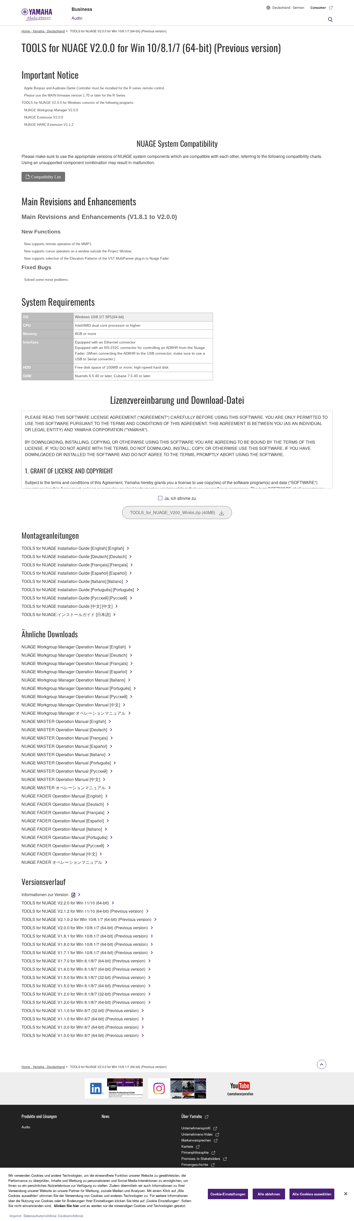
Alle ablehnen (269, 1193)
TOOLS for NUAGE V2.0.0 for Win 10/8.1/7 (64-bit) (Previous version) (85, 928)
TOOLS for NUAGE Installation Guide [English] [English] (73, 548)
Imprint (15, 1215)
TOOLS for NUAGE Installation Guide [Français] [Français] (75, 565)
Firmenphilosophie (195, 1152)
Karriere (187, 1146)
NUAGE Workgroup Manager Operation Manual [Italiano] (73, 680)
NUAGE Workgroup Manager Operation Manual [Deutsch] (74, 655)
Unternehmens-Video (197, 1134)
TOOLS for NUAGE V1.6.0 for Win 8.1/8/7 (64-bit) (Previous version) (83, 969)
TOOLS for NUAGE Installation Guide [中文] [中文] (67, 606)
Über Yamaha (191, 1116)
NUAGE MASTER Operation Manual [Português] (66, 763)
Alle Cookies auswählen (311, 1193)
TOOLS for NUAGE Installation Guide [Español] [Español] (74, 573)
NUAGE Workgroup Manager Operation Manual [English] (74, 647)
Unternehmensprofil (195, 1127)
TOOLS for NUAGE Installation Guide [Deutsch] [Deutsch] (74, 556)
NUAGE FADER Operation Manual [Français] (63, 812)
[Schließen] (345, 1194)
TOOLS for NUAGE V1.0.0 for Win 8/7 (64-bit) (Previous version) (80, 1027)
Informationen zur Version (45, 894)
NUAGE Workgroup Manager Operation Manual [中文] (71, 705)
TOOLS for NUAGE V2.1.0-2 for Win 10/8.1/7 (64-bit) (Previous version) (86, 919)
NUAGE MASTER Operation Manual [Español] (64, 746)
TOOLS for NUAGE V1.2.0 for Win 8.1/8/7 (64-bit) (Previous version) (83, 1002)
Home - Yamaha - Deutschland (43, 31)
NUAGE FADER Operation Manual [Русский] (63, 846)
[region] (177, 1194)
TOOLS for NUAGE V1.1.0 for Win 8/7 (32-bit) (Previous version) (80, 1010)
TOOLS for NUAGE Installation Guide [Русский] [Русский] (74, 598)
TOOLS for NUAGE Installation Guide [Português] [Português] (78, 590)
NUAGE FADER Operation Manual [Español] (63, 821)
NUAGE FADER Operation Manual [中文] (59, 854)
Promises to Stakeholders (200, 1158)
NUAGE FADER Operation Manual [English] (62, 796)
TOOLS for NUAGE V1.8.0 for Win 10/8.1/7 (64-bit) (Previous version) (85, 944)
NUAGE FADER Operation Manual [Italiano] (62, 829)
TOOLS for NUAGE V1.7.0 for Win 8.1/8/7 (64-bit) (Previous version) (83, 961)
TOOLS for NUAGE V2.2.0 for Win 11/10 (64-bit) (65, 903)
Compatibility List (46, 177)
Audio (77, 18)
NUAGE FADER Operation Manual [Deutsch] (63, 804)
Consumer (318, 7)
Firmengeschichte (194, 1164)
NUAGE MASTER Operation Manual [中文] (61, 779)
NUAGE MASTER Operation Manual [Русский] (64, 771)
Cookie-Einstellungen (228, 1193)
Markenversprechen (196, 1140)
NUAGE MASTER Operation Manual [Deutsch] (64, 730)
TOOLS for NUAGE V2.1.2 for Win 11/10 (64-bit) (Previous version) (82, 911)
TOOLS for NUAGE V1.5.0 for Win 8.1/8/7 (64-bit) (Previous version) (83, 986)
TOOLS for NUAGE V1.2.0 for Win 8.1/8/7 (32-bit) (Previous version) (83, 994)
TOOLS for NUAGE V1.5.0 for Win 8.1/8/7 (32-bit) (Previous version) (83, 977)
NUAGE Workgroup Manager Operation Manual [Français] (75, 663)
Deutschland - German (288, 7)
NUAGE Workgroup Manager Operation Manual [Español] (74, 672)
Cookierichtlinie (70, 1215)
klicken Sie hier (66, 1205)
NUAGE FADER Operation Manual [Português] (64, 837)
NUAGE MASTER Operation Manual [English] (64, 721)
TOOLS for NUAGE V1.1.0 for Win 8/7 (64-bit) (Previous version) (80, 1019)
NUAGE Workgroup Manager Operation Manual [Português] (76, 688)
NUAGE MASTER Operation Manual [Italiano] (63, 754)
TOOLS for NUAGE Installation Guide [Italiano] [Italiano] (72, 581)
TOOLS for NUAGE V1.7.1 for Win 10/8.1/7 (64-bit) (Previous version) (85, 952)
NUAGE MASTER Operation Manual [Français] (65, 738)
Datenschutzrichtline (40, 1215)
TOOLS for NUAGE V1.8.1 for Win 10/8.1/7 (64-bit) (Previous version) (85, 936)
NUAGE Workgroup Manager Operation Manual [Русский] (74, 696)
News (105, 1116)
